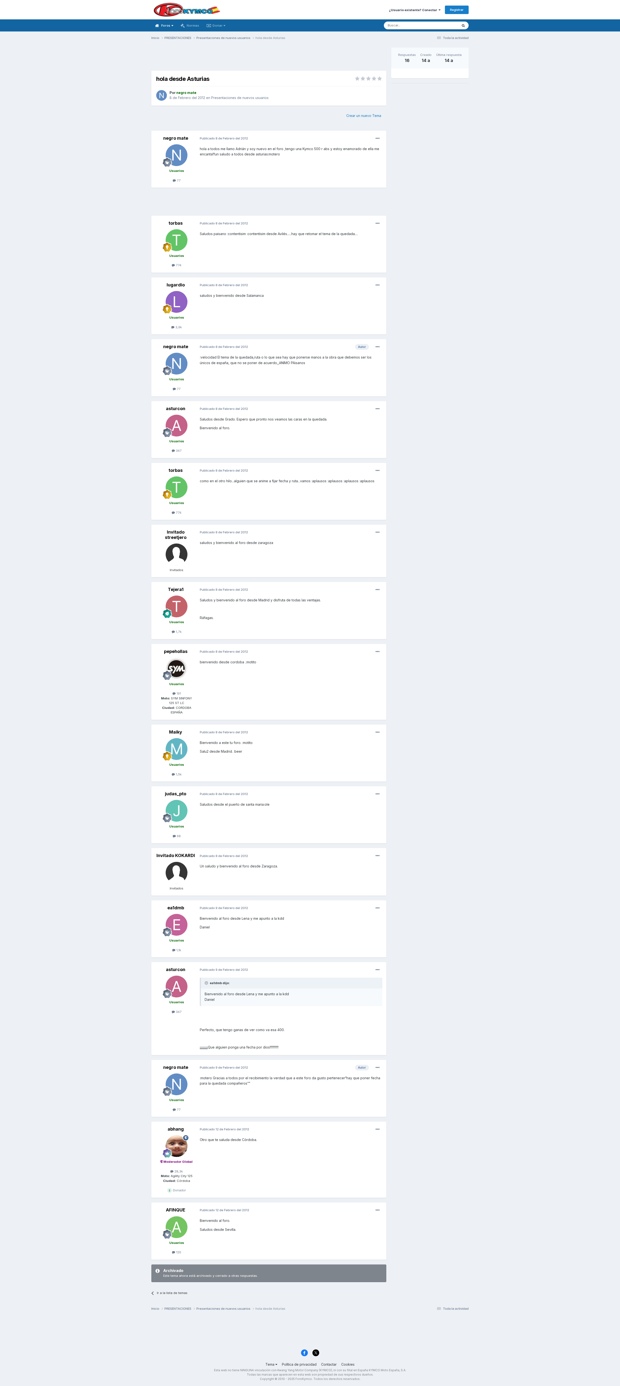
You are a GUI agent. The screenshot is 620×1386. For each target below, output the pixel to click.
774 (178, 265)
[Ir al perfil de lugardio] (176, 302)
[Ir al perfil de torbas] (176, 240)
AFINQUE (175, 1209)
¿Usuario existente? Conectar (414, 10)
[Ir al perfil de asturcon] (176, 425)
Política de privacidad (299, 1364)
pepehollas (175, 651)
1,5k (178, 774)
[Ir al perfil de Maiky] (176, 749)
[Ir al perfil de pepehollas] (176, 668)
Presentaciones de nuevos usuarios (240, 98)
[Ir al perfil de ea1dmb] (176, 925)
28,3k (178, 1171)
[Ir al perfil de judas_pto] (176, 811)
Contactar (329, 1364)
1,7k (178, 632)
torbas (176, 223)
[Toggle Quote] (207, 983)
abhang (176, 1129)
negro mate (175, 138)
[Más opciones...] (377, 138)
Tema (270, 1364)
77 (178, 180)
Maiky (175, 732)
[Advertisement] (269, 58)
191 (178, 693)
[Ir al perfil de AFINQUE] (176, 1227)
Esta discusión (441, 25)
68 (178, 836)
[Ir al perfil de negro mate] (161, 95)
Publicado (224, 138)
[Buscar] (463, 25)
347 (178, 450)
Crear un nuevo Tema (363, 116)
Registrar (457, 10)
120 (178, 1252)
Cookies (348, 1364)
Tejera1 (176, 589)
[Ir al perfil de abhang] (176, 1146)
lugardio (176, 284)
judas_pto (175, 793)
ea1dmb (175, 907)
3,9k (178, 327)
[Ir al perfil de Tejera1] (176, 606)
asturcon (175, 408)
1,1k (178, 950)
